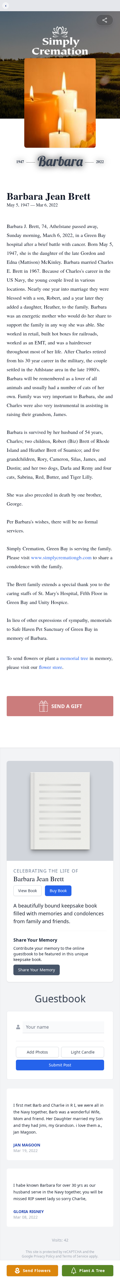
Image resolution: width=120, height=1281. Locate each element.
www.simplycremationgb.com (62, 557)
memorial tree (74, 658)
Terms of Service (75, 1256)
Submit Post (60, 1065)
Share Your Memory (36, 969)
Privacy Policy (44, 1256)
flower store (50, 667)
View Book (27, 890)
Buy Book (58, 890)
